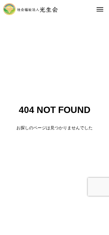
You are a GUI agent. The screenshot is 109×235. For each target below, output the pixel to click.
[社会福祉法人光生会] (30, 9)
